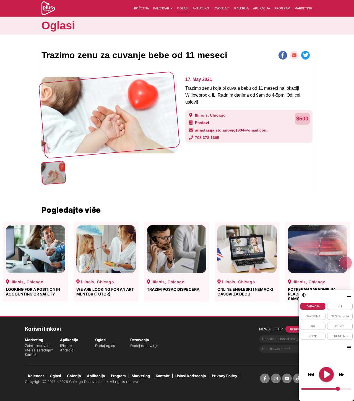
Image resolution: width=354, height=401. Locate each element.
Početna (141, 8)
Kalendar (161, 8)
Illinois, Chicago (210, 115)
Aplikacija (261, 8)
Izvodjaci (222, 8)
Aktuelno (201, 8)
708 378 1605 (207, 137)
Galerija (241, 8)
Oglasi (182, 8)
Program (282, 8)
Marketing (304, 8)
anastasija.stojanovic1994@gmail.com (231, 130)
